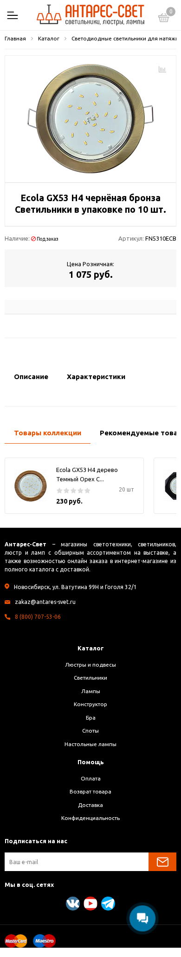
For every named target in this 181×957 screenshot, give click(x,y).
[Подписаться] (162, 861)
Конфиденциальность (90, 818)
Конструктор (90, 704)
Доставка (90, 805)
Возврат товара (90, 791)
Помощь (91, 762)
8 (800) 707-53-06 (38, 617)
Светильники (90, 678)
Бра (91, 717)
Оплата (91, 778)
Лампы (90, 691)
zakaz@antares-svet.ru (45, 602)
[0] (163, 19)
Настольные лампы (90, 744)
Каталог (91, 648)
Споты (90, 731)
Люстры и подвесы (90, 665)
